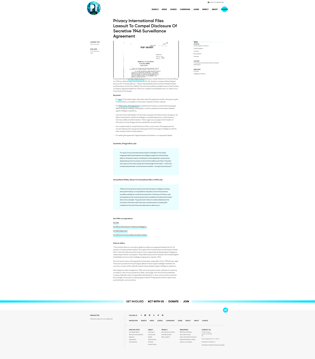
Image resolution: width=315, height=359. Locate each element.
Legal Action (132, 339)
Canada (196, 51)
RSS (154, 315)
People (150, 337)
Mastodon (149, 315)
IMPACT (188, 321)
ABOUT (196, 321)
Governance (151, 334)
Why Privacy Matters (186, 332)
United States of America (201, 46)
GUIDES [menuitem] (173, 9)
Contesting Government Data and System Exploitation (206, 63)
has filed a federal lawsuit (136, 79)
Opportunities (152, 339)
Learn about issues (185, 334)
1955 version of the (124, 106)
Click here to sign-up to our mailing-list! (101, 319)
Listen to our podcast (186, 342)
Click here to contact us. (208, 342)
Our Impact (151, 332)
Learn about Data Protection (188, 337)
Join (186, 301)
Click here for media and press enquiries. (213, 345)
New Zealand (197, 54)
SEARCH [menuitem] (155, 9)
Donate (173, 301)
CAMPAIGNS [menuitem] (185, 9)
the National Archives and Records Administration (130, 235)
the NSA (116, 222)
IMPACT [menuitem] (205, 9)
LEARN (180, 321)
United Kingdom (198, 48)
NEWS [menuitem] (164, 9)
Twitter (158, 315)
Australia (196, 56)
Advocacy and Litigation (136, 334)
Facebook (141, 315)
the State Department (120, 231)
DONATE (205, 321)
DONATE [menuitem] (224, 9)
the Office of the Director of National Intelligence (130, 227)
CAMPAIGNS (170, 321)
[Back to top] (225, 310)
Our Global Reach (134, 332)
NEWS (152, 321)
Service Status (152, 344)
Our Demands (133, 342)
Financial (150, 342)
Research (131, 337)
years (120, 99)
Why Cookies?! (166, 337)
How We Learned (166, 334)
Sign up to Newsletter (217, 2)
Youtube (162, 315)
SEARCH (144, 321)
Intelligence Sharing (199, 74)
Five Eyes (196, 71)
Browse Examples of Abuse (187, 339)
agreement (135, 106)
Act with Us (156, 301)
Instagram (145, 315)
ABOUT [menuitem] (215, 9)
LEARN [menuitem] (196, 9)
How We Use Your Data (168, 332)
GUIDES (160, 321)
